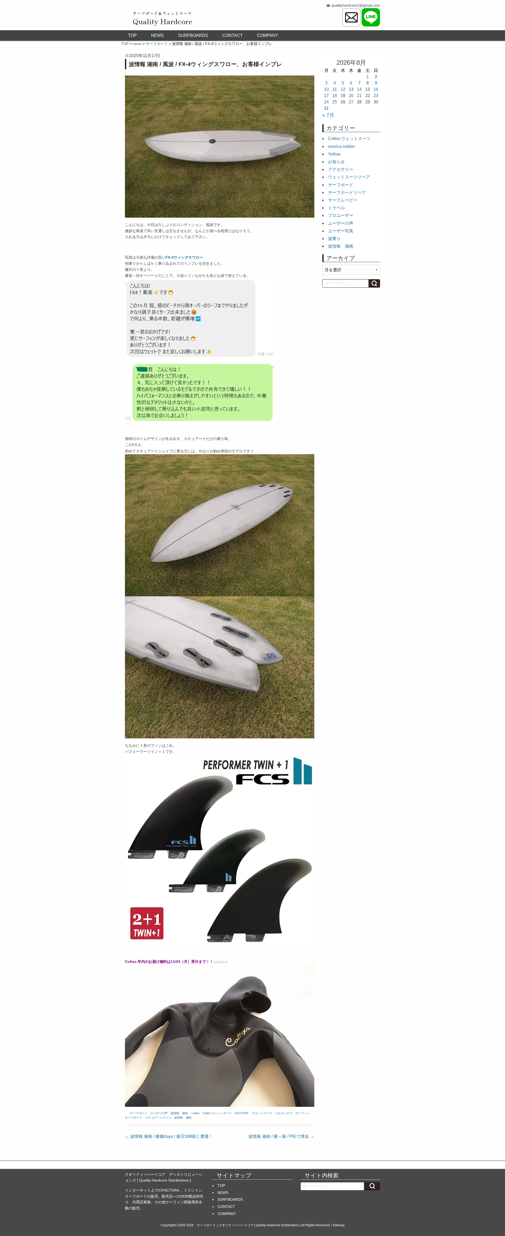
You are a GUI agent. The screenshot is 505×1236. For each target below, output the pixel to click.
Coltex (195, 1113)
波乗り (334, 238)
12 (343, 89)
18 (334, 95)
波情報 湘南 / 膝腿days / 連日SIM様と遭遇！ (169, 1136)
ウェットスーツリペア (349, 177)
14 (359, 89)
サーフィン (302, 1113)
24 (326, 102)
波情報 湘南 (179, 1113)
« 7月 (328, 115)
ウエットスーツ (262, 1113)
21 (359, 95)
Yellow (334, 154)
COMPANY (267, 35)
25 (334, 102)
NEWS (157, 35)
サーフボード (138, 1113)
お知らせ (336, 161)
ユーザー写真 (340, 231)
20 (351, 95)
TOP (132, 35)
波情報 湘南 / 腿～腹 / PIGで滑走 (281, 1136)
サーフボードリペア (347, 192)
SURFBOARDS (193, 35)
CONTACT (232, 35)
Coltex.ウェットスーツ (217, 1113)
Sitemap (339, 1225)
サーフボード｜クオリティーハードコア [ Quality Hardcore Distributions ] (248, 1225)
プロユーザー (340, 215)
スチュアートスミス (158, 1117)
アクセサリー (340, 169)
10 (326, 89)
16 (375, 89)
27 (351, 102)
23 (375, 95)
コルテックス (283, 1113)
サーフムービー (342, 200)
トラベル (336, 208)
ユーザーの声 (159, 1113)
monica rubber (341, 146)
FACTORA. (242, 1113)
